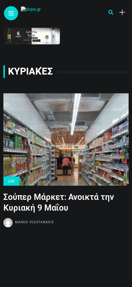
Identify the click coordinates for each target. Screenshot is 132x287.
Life (11, 181)
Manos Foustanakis (34, 222)
